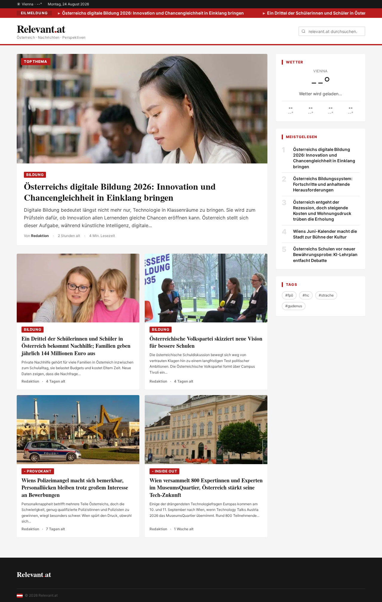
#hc (306, 295)
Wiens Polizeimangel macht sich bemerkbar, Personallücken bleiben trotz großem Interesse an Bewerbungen (74, 487)
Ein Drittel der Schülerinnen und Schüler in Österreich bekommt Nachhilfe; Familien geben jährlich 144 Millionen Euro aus (75, 346)
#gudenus (293, 306)
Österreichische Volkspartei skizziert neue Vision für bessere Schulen (206, 342)
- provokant (38, 471)
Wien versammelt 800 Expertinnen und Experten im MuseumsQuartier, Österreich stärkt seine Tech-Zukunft (206, 487)
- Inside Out (164, 471)
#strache (326, 295)
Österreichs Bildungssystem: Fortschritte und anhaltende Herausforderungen (322, 184)
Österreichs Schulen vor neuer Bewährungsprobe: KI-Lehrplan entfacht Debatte (325, 254)
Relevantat (34, 574)
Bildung (35, 174)
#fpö (289, 295)
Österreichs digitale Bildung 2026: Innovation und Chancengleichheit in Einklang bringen (152, 12)
